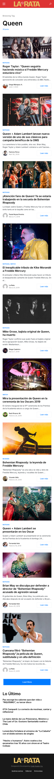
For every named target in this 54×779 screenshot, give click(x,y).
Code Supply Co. (37, 766)
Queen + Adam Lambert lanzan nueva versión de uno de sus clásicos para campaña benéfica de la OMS (26, 137)
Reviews (6, 459)
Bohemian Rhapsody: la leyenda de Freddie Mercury (24, 464)
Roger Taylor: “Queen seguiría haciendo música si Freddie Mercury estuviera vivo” (25, 69)
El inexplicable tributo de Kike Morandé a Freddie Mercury (27, 269)
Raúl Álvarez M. (15, 413)
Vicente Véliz (14, 477)
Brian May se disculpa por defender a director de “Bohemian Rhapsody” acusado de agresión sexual (26, 589)
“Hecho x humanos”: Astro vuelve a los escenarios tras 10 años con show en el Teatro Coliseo (26, 743)
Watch (13, 264)
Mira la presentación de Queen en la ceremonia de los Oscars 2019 (25, 400)
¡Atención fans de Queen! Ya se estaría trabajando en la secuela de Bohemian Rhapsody (27, 199)
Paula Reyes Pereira (16, 214)
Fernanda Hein (14, 543)
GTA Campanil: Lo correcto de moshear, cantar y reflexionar (27, 710)
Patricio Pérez (14, 152)
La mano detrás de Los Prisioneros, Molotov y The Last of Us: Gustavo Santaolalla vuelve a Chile (25, 721)
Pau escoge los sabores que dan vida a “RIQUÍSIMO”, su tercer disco (22, 701)
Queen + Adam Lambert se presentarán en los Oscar (19, 530)
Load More (27, 682)
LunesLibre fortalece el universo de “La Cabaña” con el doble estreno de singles (27, 732)
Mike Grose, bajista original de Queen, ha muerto (26, 333)
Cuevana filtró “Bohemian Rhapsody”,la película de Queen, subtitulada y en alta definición (23, 654)
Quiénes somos (17, 771)
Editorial (29, 771)
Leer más (44, 86)
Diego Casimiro (14, 349)
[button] (4, 4)
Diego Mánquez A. (16, 85)
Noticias (6, 63)
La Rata (12, 285)
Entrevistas (38, 771)
